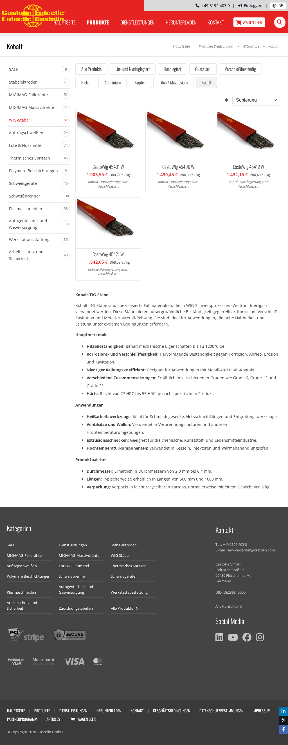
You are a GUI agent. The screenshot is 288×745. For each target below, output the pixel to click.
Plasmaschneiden (21, 592)
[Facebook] (246, 637)
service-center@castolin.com (251, 550)
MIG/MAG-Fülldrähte (24, 555)
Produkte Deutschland (216, 46)
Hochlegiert (172, 69)
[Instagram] (260, 637)
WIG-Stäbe (250, 46)
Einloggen (253, 5)
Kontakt (216, 22)
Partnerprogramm (22, 719)
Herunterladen (181, 22)
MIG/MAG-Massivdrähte (79, 555)
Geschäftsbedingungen (171, 710)
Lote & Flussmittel (74, 565)
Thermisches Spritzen (129, 565)
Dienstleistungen (137, 22)
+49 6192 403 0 (214, 5)
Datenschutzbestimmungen (221, 710)
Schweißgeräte (123, 576)
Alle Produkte (91, 69)
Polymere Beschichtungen (28, 576)
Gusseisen (203, 69)
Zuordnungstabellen (76, 608)
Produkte (98, 22)
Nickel (85, 82)
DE (281, 6)
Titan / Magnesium (173, 82)
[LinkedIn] (219, 637)
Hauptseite (181, 46)
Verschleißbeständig (240, 69)
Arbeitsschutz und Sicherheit (22, 605)
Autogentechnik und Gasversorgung (76, 589)
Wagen (252, 22)
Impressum (261, 710)
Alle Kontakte (226, 606)
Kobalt (206, 82)
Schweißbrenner (72, 576)
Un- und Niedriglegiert (133, 69)
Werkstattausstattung (129, 592)
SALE (11, 544)
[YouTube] (233, 637)
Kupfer (140, 82)
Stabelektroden (124, 544)
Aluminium (112, 82)
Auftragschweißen (22, 565)
